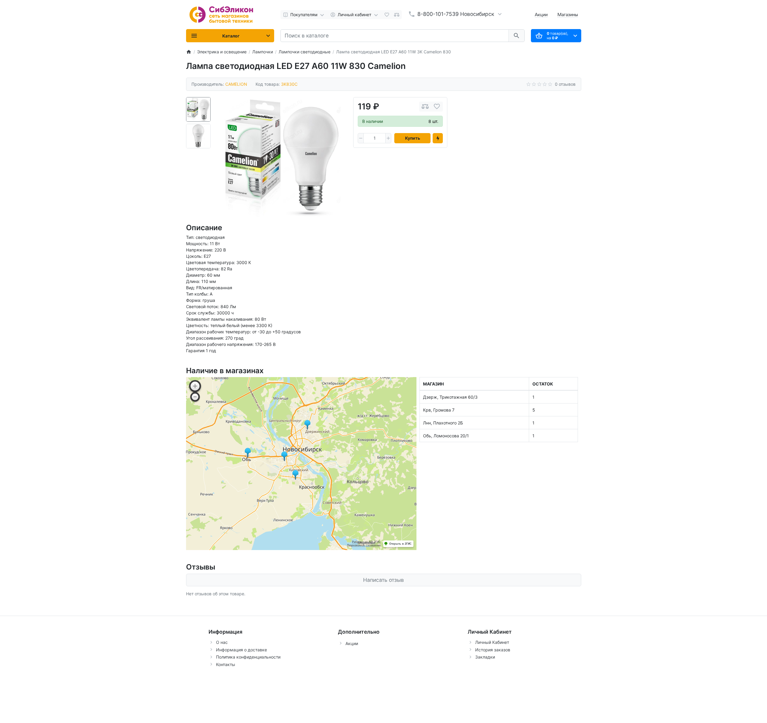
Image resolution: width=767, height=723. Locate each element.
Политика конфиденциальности (248, 656)
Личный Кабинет (492, 642)
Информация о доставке (241, 649)
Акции (541, 14)
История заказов (492, 649)
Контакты (225, 664)
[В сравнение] (425, 107)
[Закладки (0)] (387, 14)
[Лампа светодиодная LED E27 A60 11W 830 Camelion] (282, 157)
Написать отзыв (383, 580)
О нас (222, 642)
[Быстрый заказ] (438, 138)
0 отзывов (565, 84)
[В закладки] (437, 107)
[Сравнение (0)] (397, 14)
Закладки (485, 656)
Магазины (567, 14)
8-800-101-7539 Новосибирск (455, 14)
